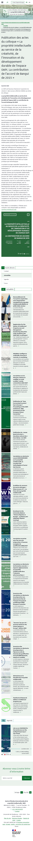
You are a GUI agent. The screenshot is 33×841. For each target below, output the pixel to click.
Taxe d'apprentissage (18, 2)
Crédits (18, 820)
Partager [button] (17, 792)
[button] (7, 2)
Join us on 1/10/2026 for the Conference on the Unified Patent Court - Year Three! (20, 730)
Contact (17, 811)
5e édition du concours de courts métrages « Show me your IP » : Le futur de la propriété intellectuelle (20, 489)
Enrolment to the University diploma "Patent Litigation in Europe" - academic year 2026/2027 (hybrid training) (20, 515)
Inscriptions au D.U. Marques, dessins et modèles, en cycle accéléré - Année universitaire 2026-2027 (20, 379)
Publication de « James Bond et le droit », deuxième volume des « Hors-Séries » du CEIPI (20, 435)
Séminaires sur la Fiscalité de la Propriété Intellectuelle (20, 677)
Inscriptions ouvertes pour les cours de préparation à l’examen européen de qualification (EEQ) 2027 (20, 542)
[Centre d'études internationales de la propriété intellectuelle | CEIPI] (5, 11)
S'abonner (27, 778)
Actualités (5, 25)
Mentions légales (17, 818)
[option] (16, 306)
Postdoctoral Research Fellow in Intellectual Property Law (20, 699)
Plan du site (7, 818)
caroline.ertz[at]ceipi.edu (8, 209)
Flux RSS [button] (26, 792)
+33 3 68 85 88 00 (17, 809)
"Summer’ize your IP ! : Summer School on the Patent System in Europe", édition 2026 (20, 625)
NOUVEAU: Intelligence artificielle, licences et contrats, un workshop (20, 355)
